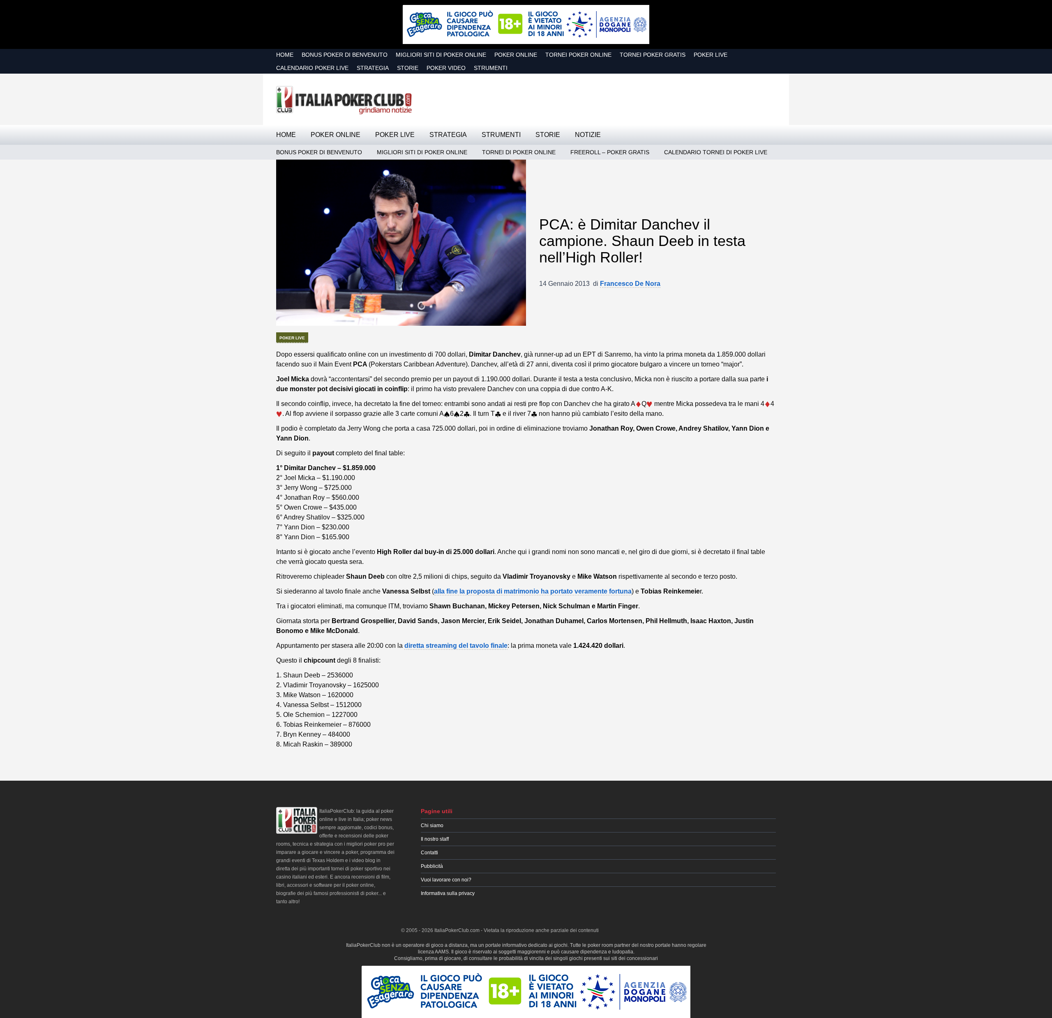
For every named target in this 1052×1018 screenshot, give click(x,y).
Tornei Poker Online (578, 54)
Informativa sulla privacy (448, 893)
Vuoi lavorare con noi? (446, 880)
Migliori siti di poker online (441, 54)
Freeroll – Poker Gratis (609, 152)
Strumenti (491, 68)
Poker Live (710, 54)
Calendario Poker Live (312, 68)
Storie (407, 68)
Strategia (373, 68)
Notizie (588, 134)
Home (284, 54)
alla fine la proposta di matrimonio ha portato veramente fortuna (533, 591)
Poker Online (515, 54)
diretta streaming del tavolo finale (456, 645)
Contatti (429, 853)
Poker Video (446, 68)
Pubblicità (432, 866)
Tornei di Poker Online (519, 152)
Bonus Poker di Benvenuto (345, 54)
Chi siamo (432, 825)
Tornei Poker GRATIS (652, 54)
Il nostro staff (435, 839)
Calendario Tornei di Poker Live (715, 152)
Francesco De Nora (630, 283)
